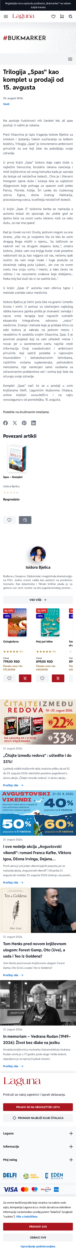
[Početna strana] (24, 16)
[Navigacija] (38, 59)
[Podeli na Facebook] (5, 423)
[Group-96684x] (54, 1176)
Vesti (6, 104)
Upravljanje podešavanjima (38, 1246)
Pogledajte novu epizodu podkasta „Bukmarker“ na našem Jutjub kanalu (38, 5)
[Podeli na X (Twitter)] (14, 423)
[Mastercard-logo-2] (24, 1189)
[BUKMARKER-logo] (24, 38)
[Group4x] (35, 1189)
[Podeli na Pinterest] (24, 423)
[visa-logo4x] (10, 1189)
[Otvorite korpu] (62, 16)
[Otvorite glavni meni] (6, 16)
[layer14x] (56, 1189)
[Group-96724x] (46, 1189)
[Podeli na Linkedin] (33, 423)
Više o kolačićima (26, 1216)
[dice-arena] (31, 1176)
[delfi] (10, 1176)
